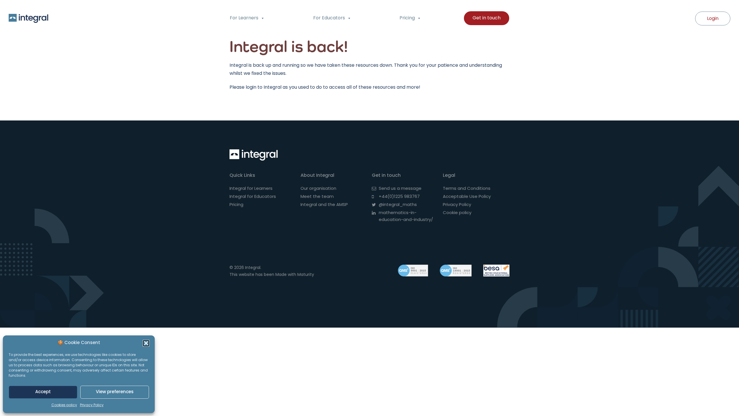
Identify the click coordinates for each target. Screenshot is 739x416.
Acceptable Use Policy (467, 196)
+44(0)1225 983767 (399, 196)
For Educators (329, 18)
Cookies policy (64, 405)
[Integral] (255, 155)
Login (713, 19)
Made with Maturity (294, 275)
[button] (146, 343)
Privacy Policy (92, 405)
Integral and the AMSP (324, 205)
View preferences (115, 392)
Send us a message (400, 188)
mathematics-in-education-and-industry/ (406, 216)
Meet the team (317, 196)
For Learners (244, 18)
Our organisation (318, 188)
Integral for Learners (251, 188)
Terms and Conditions (466, 188)
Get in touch (487, 18)
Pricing (407, 18)
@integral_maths (398, 205)
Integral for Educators (252, 196)
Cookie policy (457, 213)
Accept (43, 392)
